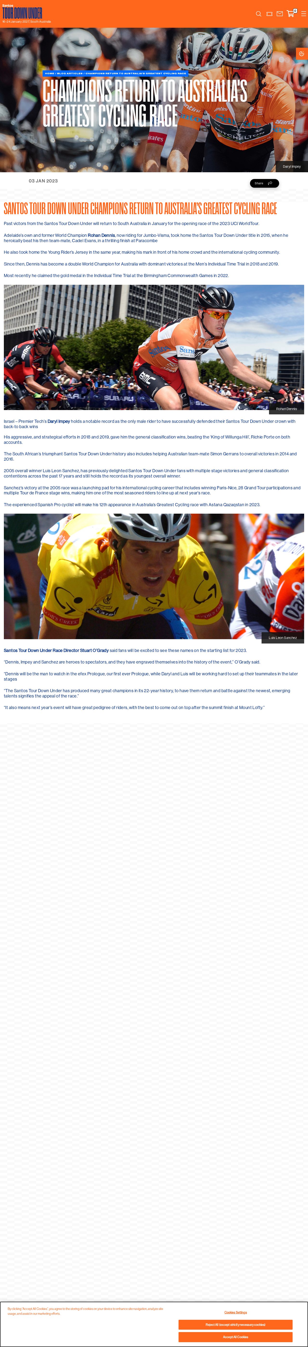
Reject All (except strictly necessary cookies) (235, 1325)
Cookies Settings (306, 53)
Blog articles (70, 73)
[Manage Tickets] (269, 13)
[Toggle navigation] (303, 13)
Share (259, 183)
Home (49, 73)
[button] (280, 13)
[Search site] (258, 13)
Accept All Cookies (235, 1337)
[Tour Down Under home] (25, 11)
